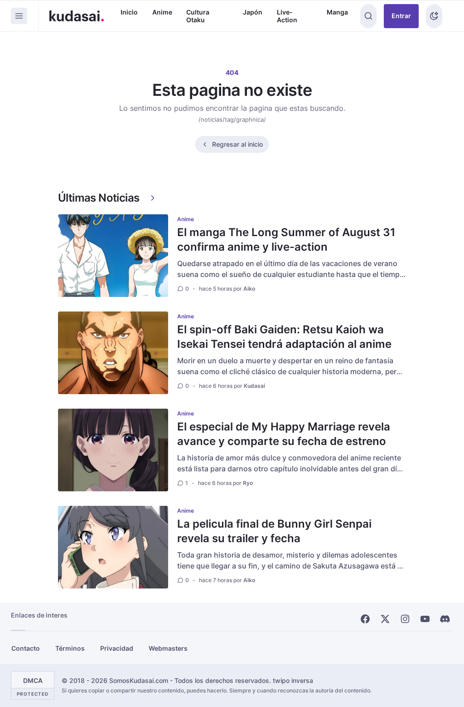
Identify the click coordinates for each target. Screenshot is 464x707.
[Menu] (19, 16)
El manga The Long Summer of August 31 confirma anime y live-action (286, 239)
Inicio (129, 12)
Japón (252, 12)
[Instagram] (405, 619)
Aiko (249, 288)
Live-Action (287, 16)
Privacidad (116, 648)
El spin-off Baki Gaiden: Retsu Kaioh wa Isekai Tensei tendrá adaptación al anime (284, 337)
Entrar (401, 16)
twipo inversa (293, 680)
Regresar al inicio (237, 144)
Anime (162, 12)
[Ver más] (153, 198)
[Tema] (434, 16)
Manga (337, 12)
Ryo (248, 483)
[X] (385, 619)
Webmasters (168, 648)
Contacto (25, 648)
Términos (70, 648)
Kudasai (254, 385)
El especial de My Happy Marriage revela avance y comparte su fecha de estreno (283, 434)
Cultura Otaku (197, 16)
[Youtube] (425, 619)
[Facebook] (365, 619)
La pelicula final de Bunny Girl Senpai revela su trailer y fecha (274, 531)
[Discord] (445, 619)
